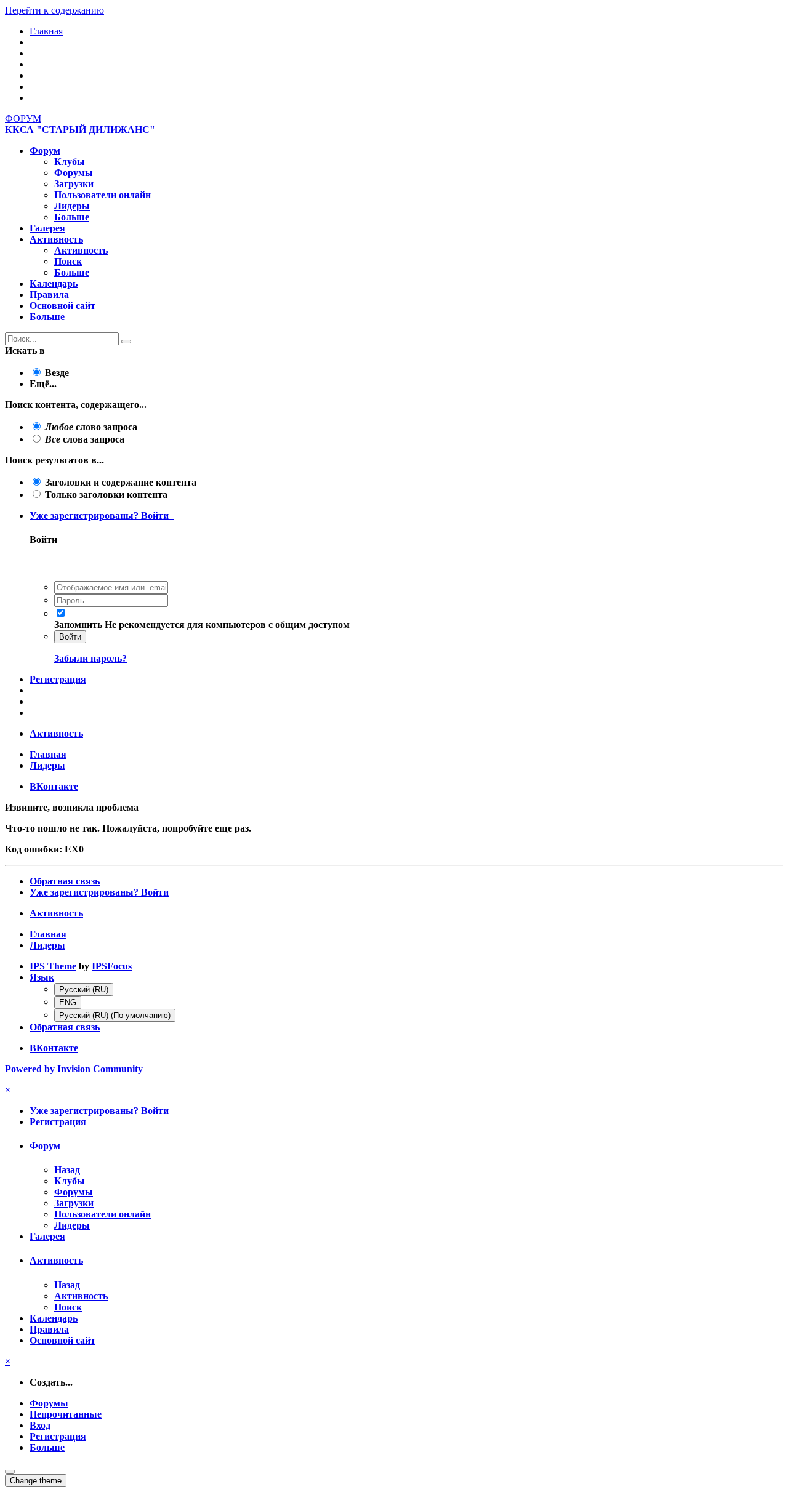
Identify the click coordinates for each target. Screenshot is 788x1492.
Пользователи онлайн (102, 195)
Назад (67, 1170)
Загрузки (74, 183)
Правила (49, 294)
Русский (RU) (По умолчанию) (115, 1015)
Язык (42, 977)
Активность (56, 239)
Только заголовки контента (106, 494)
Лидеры (72, 206)
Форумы (73, 172)
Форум (45, 150)
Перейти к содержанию (54, 10)
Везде (57, 372)
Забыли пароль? (90, 658)
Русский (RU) (83, 989)
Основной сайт (62, 305)
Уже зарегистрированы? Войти (102, 515)
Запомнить (78, 624)
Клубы (69, 161)
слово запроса (91, 427)
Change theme (36, 1480)
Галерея (47, 228)
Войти (70, 636)
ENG (67, 1002)
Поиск (68, 261)
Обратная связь (65, 881)
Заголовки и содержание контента (120, 482)
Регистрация (58, 679)
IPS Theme (53, 966)
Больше (71, 217)
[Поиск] (126, 341)
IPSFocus (112, 966)
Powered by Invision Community (74, 1069)
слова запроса (84, 439)
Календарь (54, 283)
